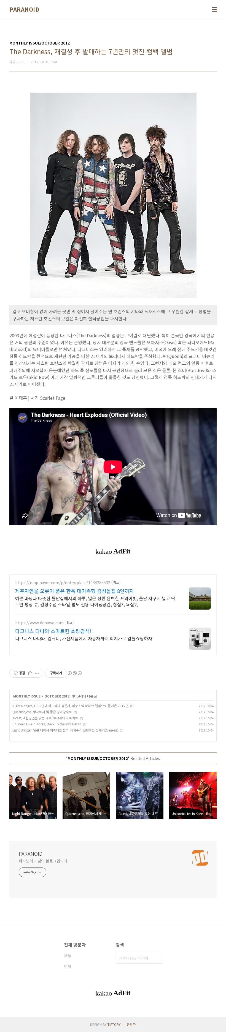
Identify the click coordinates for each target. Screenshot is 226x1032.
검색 (156, 958)
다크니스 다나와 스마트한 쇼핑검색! (53, 631)
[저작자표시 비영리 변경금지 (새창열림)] (74, 673)
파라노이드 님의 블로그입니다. (43, 861)
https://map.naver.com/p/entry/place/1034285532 (62, 582)
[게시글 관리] (37, 673)
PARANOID (24, 9)
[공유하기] (30, 673)
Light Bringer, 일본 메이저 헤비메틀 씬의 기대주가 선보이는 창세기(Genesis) (65, 730)
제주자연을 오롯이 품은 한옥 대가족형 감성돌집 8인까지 (74, 590)
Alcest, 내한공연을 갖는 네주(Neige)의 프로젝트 (45, 717)
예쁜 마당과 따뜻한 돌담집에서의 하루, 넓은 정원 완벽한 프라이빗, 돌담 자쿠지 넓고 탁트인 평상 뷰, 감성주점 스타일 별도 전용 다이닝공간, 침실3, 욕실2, (95, 601)
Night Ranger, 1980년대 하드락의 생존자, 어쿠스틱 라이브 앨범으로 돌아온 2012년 (70, 705)
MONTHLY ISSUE (27, 696)
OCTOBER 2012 (56, 696)
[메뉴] (214, 9)
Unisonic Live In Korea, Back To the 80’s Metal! (46, 724)
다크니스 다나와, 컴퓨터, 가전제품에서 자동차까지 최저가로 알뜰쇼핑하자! (84, 638)
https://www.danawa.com (39, 622)
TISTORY (114, 1024)
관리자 (131, 1024)
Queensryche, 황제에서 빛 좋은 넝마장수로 (42, 711)
